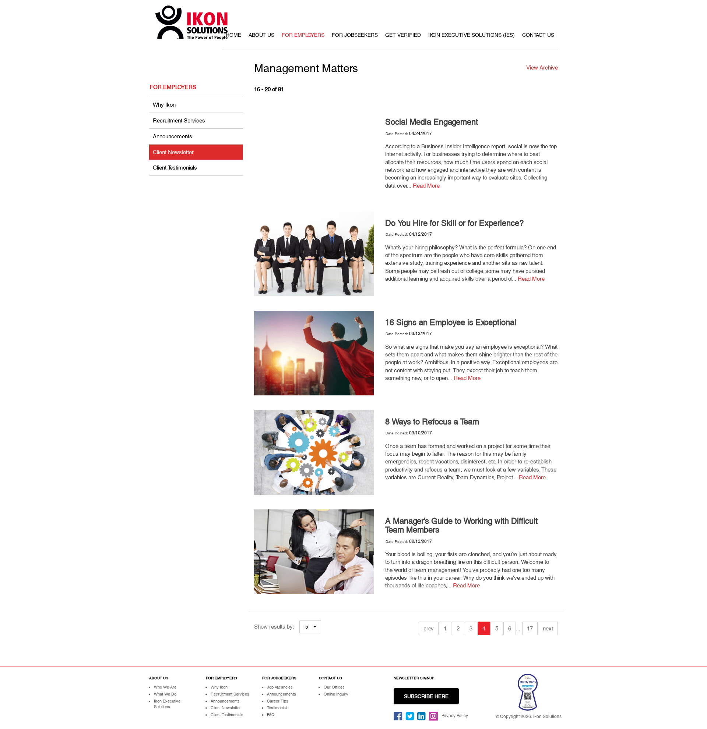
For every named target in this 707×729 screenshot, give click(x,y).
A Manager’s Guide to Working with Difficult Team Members (461, 525)
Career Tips (277, 701)
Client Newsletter (173, 152)
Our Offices (334, 687)
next (548, 628)
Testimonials (278, 707)
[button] (310, 626)
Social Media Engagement (431, 122)
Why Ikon (164, 104)
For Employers (303, 35)
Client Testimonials (175, 167)
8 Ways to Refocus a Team (432, 421)
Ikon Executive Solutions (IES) (471, 35)
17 (530, 628)
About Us (261, 35)
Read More (426, 185)
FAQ (271, 714)
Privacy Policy (455, 716)
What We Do (165, 694)
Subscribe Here (426, 696)
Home (233, 35)
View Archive (542, 67)
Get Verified (403, 35)
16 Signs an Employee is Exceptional (450, 322)
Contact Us (538, 35)
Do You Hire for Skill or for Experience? (454, 223)
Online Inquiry (336, 694)
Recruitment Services (179, 120)
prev (428, 628)
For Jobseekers (355, 35)
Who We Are (165, 687)
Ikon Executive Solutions (167, 704)
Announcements (172, 136)
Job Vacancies (280, 687)
